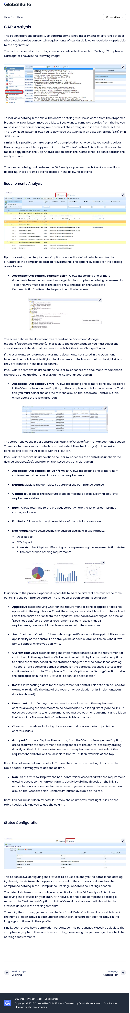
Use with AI (114, 17)
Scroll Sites (85, 1003)
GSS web (20, 998)
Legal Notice (52, 998)
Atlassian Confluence (105, 1003)
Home (20, 17)
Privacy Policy (34, 998)
